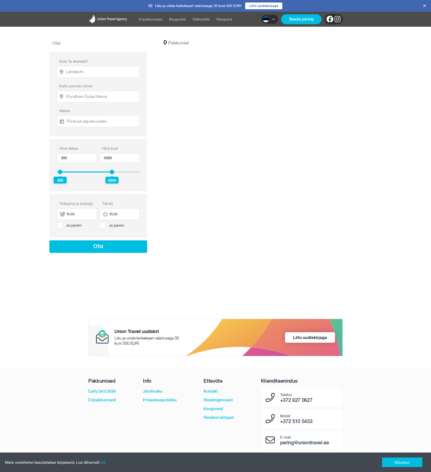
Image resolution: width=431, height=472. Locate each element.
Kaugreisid (177, 19)
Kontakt (211, 391)
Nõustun (402, 462)
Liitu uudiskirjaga (263, 6)
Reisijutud (224, 19)
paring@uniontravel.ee (304, 442)
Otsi (98, 246)
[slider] (60, 172)
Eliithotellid (201, 19)
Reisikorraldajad (219, 417)
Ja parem (74, 225)
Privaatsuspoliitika (160, 400)
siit (103, 462)
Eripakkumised (150, 19)
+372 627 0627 (296, 400)
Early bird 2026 (102, 391)
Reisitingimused (218, 400)
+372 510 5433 (296, 421)
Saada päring (301, 19)
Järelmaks (152, 391)
